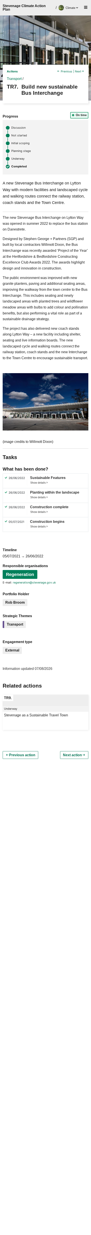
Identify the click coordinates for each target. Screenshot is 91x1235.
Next (78, 71)
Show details (38, 482)
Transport (14, 79)
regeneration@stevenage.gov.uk (34, 582)
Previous (66, 71)
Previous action (22, 755)
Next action (72, 755)
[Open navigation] (84, 8)
